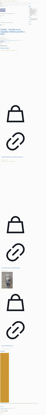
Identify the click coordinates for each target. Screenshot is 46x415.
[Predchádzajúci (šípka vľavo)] (0, 414)
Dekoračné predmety (4, 387)
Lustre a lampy (4, 396)
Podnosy (4, 379)
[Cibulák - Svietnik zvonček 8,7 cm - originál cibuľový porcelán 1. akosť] (15, 75)
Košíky (3, 372)
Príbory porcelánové (5, 401)
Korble (3, 361)
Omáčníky (4, 383)
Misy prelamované (5, 376)
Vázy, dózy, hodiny (4, 384)
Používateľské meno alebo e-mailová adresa (5, 408)
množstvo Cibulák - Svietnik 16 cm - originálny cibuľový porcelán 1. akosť (8, 40)
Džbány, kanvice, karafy (4, 381)
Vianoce (4, 392)
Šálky (3, 364)
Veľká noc (4, 391)
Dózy (3, 385)
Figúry (3, 388)
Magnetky (4, 389)
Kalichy (3, 359)
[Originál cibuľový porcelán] (8, 1)
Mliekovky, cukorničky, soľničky (5, 365)
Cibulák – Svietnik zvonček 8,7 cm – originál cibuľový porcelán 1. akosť (12, 156)
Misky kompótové (5, 373)
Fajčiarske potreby (5, 395)
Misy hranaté (4, 380)
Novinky (2, 353)
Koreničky (4, 367)
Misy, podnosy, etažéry (4, 369)
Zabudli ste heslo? (2, 412)
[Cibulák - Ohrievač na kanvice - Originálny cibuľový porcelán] (15, 186)
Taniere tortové (4, 356)
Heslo (1, 409)
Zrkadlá (4, 399)
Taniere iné (4, 355)
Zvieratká (4, 393)
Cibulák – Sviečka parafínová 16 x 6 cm (7, 345)
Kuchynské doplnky (4, 400)
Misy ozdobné (4, 375)
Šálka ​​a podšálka (5, 363)
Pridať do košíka (2, 41)
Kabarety (4, 371)
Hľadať (1, 6)
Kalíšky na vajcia (4, 360)
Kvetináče (4, 397)
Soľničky (4, 368)
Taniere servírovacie (5, 357)
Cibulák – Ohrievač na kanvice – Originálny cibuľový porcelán (11, 267)
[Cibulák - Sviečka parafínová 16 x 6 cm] (15, 280)
